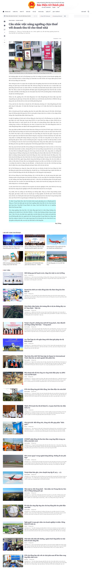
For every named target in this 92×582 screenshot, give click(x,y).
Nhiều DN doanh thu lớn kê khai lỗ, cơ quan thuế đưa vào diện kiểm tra (45, 407)
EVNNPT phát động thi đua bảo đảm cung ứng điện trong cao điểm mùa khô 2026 (44, 440)
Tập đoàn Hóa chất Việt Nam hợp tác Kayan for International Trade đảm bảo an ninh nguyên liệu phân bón (44, 357)
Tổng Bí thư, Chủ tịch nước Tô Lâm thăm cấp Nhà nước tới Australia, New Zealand (19, 16)
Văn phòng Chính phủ (57, 16)
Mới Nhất (83, 11)
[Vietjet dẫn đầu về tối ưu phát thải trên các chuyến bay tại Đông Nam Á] (57, 240)
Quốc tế (48, 11)
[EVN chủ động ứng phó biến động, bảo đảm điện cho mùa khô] (13, 394)
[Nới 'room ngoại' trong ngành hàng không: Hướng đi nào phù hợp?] (13, 461)
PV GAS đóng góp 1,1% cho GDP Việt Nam (56, 263)
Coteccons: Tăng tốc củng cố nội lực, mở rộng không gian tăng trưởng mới (13, 247)
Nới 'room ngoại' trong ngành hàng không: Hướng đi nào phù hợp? (45, 456)
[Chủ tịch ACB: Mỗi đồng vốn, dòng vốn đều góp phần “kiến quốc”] (13, 428)
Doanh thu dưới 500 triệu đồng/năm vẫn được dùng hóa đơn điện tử (44, 290)
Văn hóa (28, 11)
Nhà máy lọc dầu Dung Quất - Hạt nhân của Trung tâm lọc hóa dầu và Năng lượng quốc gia (45, 490)
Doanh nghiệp (19, 20)
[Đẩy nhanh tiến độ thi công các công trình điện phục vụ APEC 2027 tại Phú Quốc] (13, 378)
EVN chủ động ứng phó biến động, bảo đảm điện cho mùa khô (45, 389)
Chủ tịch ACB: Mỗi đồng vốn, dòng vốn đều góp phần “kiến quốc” (44, 423)
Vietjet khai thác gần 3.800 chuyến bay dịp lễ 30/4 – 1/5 (42, 472)
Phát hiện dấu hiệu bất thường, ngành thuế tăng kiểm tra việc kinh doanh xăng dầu (44, 539)
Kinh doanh (12, 20)
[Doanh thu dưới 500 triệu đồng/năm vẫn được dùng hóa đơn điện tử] (13, 295)
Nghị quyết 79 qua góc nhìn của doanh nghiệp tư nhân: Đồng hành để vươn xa (44, 523)
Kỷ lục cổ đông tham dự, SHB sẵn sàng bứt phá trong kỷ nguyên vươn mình (34, 247)
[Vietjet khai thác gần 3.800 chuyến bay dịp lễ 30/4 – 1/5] (13, 477)
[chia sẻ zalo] (4, 25)
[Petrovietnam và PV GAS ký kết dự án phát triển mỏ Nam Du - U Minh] (35, 256)
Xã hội (34, 11)
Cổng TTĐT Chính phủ (45, 16)
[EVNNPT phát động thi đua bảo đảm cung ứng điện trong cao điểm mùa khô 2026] (13, 444)
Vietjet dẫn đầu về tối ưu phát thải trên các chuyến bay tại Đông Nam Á (56, 247)
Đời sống (26, 559)
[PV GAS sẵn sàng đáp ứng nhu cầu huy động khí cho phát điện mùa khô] (13, 511)
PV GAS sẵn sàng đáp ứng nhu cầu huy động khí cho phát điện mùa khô (45, 506)
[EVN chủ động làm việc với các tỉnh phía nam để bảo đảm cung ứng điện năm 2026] (13, 560)
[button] (34, 16)
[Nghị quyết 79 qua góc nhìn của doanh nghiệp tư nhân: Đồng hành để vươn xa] (13, 527)
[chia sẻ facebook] (4, 21)
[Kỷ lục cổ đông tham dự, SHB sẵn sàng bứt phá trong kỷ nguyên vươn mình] (35, 240)
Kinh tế (22, 11)
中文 (58, 7)
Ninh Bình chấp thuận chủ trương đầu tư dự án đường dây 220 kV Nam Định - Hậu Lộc (45, 307)
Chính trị (15, 11)
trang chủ (7, 11)
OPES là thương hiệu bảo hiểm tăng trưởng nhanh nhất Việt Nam (11, 263)
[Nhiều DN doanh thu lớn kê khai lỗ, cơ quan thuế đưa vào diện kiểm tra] (13, 411)
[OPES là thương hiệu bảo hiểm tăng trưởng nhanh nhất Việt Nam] (13, 256)
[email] (65, 16)
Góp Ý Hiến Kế (56, 11)
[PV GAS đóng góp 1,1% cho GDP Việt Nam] (57, 256)
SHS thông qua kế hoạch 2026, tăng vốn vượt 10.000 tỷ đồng (44, 273)
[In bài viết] (4, 36)
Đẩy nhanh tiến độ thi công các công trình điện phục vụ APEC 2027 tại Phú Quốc (44, 373)
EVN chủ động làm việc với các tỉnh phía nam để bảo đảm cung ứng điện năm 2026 (45, 556)
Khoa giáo (41, 11)
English (53, 7)
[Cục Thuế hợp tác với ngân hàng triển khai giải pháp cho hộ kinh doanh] (13, 345)
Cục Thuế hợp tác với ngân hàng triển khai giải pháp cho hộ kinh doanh (44, 340)
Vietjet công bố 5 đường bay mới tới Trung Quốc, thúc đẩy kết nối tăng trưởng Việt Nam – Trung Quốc (44, 324)
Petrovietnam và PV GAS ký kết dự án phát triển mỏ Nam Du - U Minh (34, 263)
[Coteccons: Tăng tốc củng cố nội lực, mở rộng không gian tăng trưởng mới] (13, 240)
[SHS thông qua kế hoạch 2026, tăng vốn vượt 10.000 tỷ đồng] (13, 278)
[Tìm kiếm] (88, 12)
